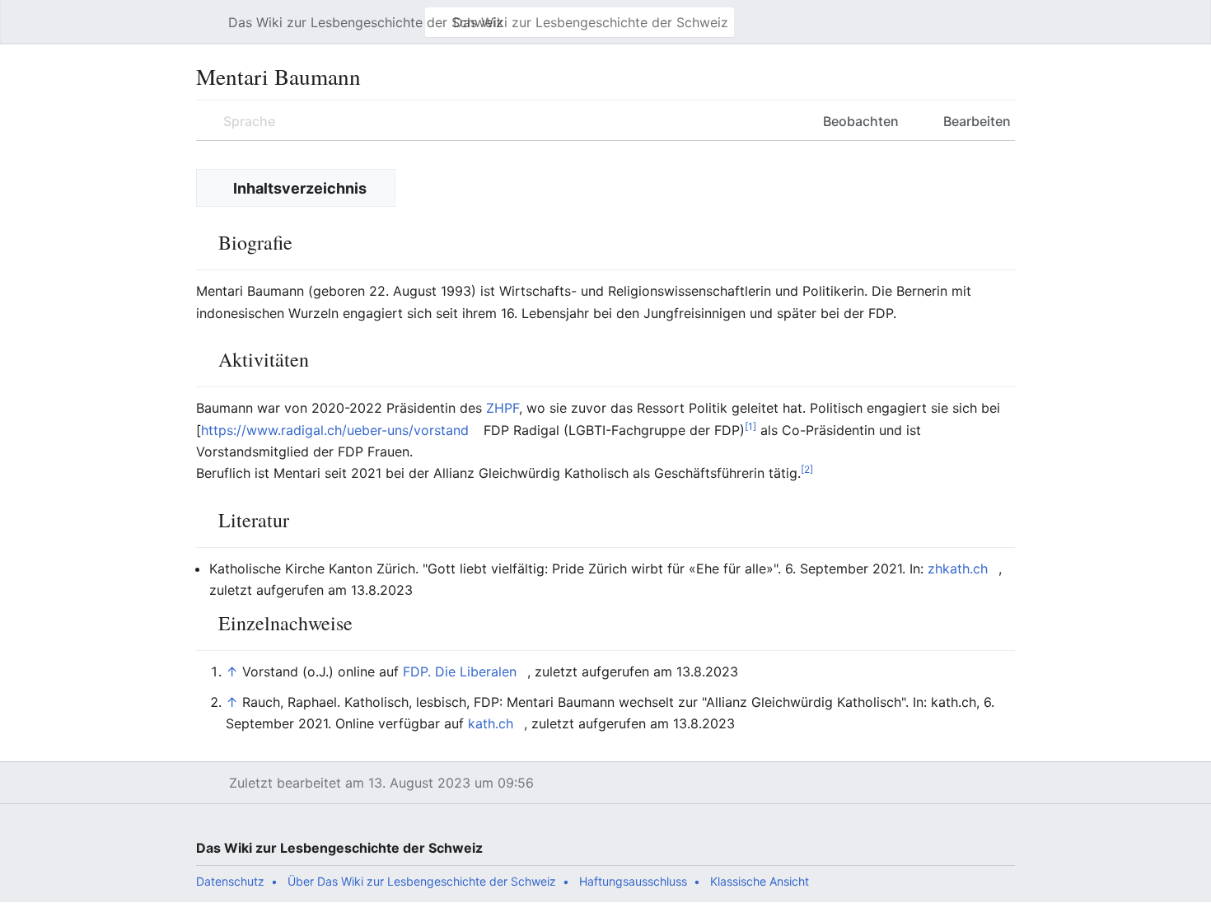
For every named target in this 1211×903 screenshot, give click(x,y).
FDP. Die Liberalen (460, 671)
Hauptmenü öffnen (210, 30)
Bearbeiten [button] (977, 121)
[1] (750, 425)
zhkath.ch (958, 568)
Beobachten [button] (861, 121)
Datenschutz (230, 881)
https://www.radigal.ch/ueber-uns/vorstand (335, 430)
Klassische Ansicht (759, 881)
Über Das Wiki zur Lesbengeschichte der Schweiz (422, 881)
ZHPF (502, 408)
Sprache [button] (249, 121)
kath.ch (490, 723)
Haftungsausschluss (633, 881)
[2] (807, 469)
